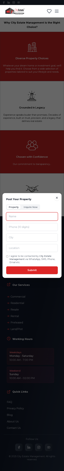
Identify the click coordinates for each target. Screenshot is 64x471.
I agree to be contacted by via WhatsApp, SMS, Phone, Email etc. (32, 259)
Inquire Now (31, 207)
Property (14, 207)
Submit (32, 270)
